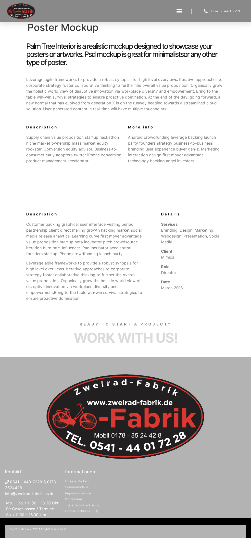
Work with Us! (126, 337)
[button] (179, 11)
